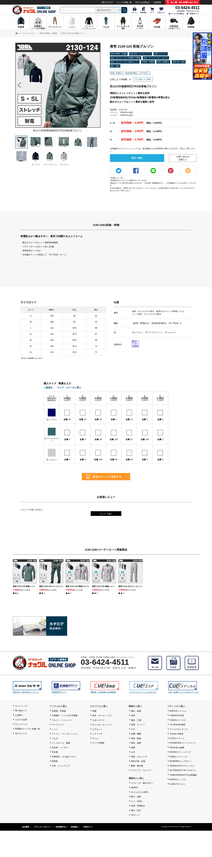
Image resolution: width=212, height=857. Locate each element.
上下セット (97, 729)
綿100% (134, 787)
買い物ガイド (21, 710)
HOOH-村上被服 (177, 747)
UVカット (135, 815)
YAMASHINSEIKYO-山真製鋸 (183, 775)
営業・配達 (136, 738)
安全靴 (55, 752)
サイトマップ (21, 724)
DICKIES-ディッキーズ (180, 752)
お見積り (19, 715)
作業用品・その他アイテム (64, 757)
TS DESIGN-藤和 (177, 724)
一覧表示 (48, 387)
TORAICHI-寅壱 (177, 715)
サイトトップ (21, 706)
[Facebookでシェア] (135, 170)
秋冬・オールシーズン (102, 715)
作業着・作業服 (148, 62)
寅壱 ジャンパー (160, 54)
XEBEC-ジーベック (178, 757)
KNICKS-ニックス (178, 779)
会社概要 (25, 827)
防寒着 (55, 761)
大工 (133, 729)
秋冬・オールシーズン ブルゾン (156, 58)
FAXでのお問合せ (142, 2)
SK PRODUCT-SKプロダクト (183, 770)
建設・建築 (115, 66)
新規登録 (143, 12)
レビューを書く (106, 514)
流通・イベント (138, 724)
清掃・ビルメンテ (139, 757)
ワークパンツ (58, 724)
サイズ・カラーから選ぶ (69, 387)
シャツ (55, 729)
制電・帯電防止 (163, 62)
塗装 (133, 715)
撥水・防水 (136, 810)
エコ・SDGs (136, 801)
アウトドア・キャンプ (141, 770)
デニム (95, 738)
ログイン (134, 12)
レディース (97, 734)
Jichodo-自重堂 (176, 734)
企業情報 (157, 2)
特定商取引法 (61, 827)
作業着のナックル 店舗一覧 (27, 729)
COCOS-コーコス (178, 720)
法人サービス (21, 733)
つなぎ (55, 738)
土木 (133, 752)
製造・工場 (136, 720)
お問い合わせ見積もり (182, 158)
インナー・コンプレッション (65, 734)
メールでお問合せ (177, 14)
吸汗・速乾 (136, 796)
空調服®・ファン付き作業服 (65, 715)
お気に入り (161, 12)
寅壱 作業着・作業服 (119, 54)
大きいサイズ (98, 720)
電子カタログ (107, 2)
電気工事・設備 (179, 62)
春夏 (94, 711)
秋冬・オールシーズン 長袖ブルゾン (125, 62)
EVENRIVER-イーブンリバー (183, 743)
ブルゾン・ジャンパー (62, 720)
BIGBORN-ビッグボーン (181, 761)
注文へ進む (137, 157)
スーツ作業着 (98, 743)
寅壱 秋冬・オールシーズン (140, 54)
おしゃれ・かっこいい (102, 724)
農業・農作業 (137, 766)
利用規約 (74, 827)
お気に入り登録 (144, 79)
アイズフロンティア (179, 729)
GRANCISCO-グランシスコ (182, 766)
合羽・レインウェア (61, 766)
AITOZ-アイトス (177, 738)
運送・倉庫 (136, 743)
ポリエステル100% (139, 792)
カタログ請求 (21, 720)
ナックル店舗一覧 (124, 2)
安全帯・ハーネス (60, 747)
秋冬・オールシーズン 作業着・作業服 (125, 58)
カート (152, 12)
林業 (133, 747)
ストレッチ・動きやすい (142, 783)
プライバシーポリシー (42, 827)
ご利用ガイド (194, 14)
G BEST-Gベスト (177, 784)
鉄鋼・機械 (136, 734)
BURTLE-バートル (178, 711)
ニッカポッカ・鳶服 (61, 743)
